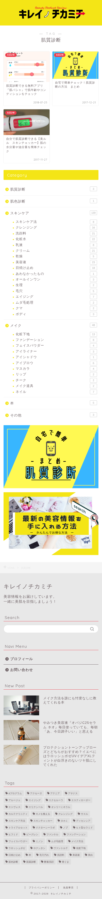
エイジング (55, 296)
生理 (55, 285)
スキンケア (53, 213)
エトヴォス (14, 807)
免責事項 (68, 887)
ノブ (65, 827)
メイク (52, 325)
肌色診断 (52, 201)
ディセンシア (83, 820)
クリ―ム (55, 250)
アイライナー (55, 351)
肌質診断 (52, 189)
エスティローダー (80, 800)
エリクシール (36, 807)
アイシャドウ (55, 357)
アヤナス (73, 793)
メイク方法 (77, 841)
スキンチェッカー (42, 820)
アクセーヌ (36, 793)
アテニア (55, 793)
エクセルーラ (56, 800)
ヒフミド (13, 834)
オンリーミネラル (60, 807)
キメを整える (43, 814)
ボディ (55, 314)
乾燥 (55, 256)
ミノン (39, 841)
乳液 (55, 245)
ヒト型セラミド (84, 827)
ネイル (55, 392)
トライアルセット (18, 827)
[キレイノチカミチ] (51, 22)
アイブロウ (55, 363)
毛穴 (55, 291)
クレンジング (55, 227)
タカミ (64, 820)
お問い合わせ (21, 670)
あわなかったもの (55, 274)
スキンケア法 (55, 222)
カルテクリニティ (18, 814)
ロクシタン (39, 848)
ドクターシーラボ (45, 827)
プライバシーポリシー (42, 887)
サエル (84, 814)
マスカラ (55, 368)
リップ (55, 374)
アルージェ (14, 800)
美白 (90, 855)
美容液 (55, 262)
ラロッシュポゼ (17, 848)
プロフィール (21, 659)
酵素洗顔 (49, 862)
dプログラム (15, 793)
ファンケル (52, 834)
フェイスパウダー (55, 345)
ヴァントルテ (61, 848)
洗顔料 (55, 233)
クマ (55, 308)
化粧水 (55, 239)
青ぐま (65, 862)
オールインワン (55, 279)
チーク (55, 380)
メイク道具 (55, 386)
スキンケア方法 (17, 820)
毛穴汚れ (44, 855)
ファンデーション (55, 340)
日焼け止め (55, 268)
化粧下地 (55, 334)
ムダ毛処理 (55, 302)
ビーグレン (32, 834)
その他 (52, 415)
